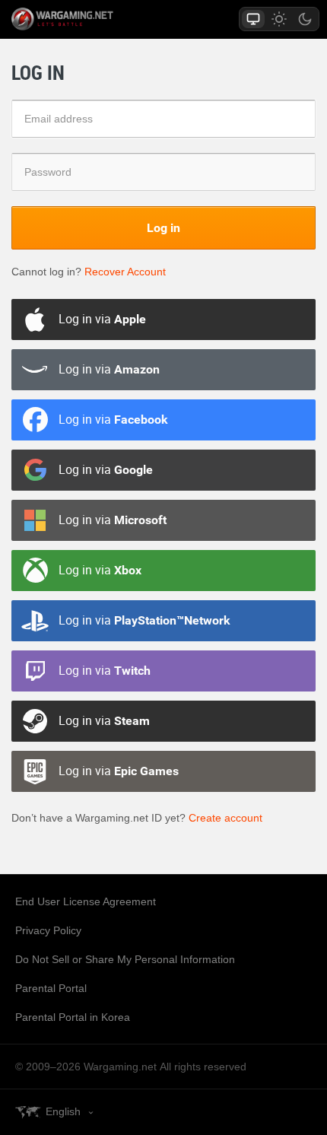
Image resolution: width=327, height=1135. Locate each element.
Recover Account (125, 271)
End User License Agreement (85, 901)
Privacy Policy (48, 930)
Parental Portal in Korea (72, 1017)
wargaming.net (89, 19)
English (63, 1111)
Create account (225, 818)
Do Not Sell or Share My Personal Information (125, 959)
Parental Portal (51, 988)
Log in (163, 227)
